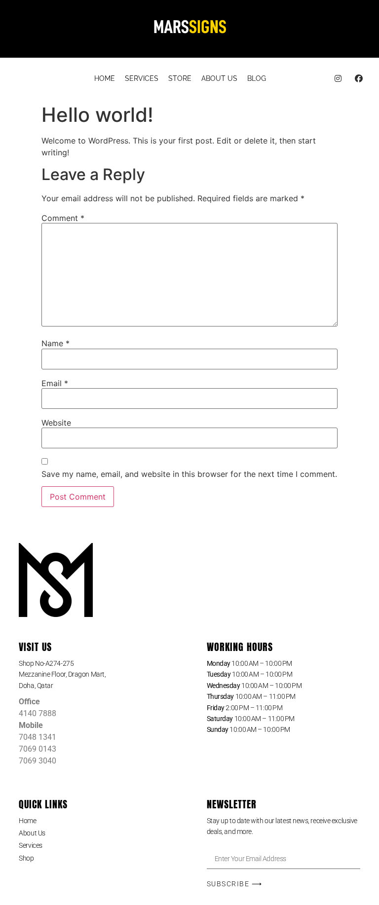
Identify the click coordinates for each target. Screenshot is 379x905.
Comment (62, 218)
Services (30, 845)
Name (55, 343)
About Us (32, 833)
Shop (26, 858)
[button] (95, 674)
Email (54, 383)
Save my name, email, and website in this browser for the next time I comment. (189, 474)
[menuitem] (104, 78)
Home (27, 821)
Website (56, 423)
